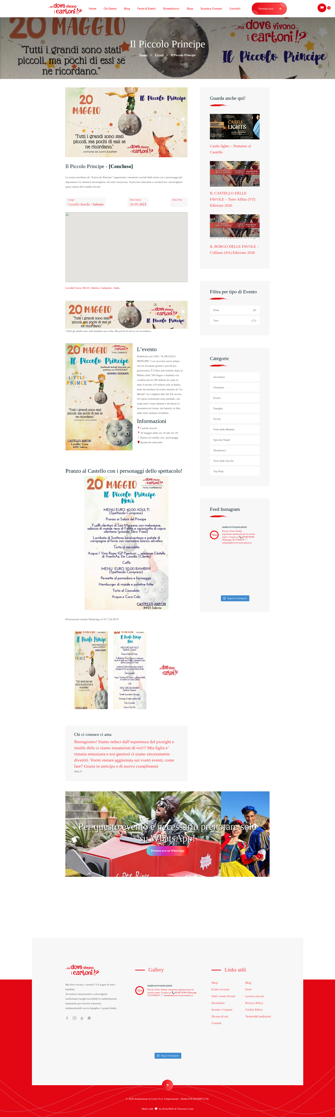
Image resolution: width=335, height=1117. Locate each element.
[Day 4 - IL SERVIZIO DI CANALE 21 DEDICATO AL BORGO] (248, 585)
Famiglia (218, 408)
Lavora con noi (254, 996)
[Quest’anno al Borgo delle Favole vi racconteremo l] (175, 1035)
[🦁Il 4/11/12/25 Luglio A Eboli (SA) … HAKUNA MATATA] (159, 1046)
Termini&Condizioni (258, 1016)
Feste (248, 989)
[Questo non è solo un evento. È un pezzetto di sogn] (248, 555)
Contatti (234, 8)
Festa (234, 310)
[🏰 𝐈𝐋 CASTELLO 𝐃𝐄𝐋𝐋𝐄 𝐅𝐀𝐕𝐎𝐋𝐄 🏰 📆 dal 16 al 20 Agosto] (159, 1025)
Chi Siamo (110, 8)
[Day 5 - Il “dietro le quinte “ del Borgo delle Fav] (222, 585)
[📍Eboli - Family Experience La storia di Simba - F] (192, 1035)
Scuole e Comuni (211, 8)
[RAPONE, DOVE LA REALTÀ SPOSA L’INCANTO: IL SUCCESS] (142, 1046)
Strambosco (171, 8)
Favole (217, 419)
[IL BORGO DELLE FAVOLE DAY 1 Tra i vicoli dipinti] (142, 1025)
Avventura (219, 377)
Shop (190, 8)
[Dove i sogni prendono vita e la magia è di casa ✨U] (222, 555)
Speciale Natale (221, 439)
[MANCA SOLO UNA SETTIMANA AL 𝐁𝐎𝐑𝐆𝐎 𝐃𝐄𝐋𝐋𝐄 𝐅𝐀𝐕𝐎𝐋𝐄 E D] (175, 1025)
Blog (127, 8)
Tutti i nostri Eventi (223, 996)
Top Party (218, 471)
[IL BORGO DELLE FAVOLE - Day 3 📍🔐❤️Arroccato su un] (175, 1015)
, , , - (92, 287)
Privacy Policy (254, 1003)
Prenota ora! (266, 8)
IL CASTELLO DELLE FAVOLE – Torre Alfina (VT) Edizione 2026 (232, 199)
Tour (234, 320)
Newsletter (218, 1003)
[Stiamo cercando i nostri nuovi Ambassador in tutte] (159, 1035)
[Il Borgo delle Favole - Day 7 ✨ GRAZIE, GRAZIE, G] (222, 570)
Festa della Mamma (223, 429)
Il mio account (220, 989)
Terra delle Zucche (223, 460)
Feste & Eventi (146, 8)
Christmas (218, 387)
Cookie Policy (254, 1009)
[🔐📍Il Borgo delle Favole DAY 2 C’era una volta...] (192, 1015)
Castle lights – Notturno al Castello (230, 149)
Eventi (159, 55)
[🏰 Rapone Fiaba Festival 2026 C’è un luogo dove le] (175, 1046)
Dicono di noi (219, 1016)
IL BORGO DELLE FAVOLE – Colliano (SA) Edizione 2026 (234, 249)
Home (92, 8)
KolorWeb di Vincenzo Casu (177, 1108)
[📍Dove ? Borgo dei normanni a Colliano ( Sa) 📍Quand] (192, 1025)
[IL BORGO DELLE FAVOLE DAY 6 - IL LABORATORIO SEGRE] (248, 570)
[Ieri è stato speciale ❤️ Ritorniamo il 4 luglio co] (192, 1046)
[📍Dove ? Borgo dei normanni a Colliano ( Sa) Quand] (142, 1035)
